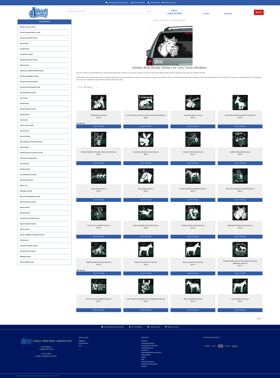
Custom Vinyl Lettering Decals (30, 87)
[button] (44, 21)
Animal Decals (24, 49)
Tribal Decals (24, 240)
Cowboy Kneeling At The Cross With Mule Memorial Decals (240, 262)
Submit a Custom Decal (27, 27)
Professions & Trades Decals (29, 218)
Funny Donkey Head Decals (192, 226)
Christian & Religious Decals (29, 76)
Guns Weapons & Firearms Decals (31, 142)
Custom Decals (155, 3)
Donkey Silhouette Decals (145, 262)
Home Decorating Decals (28, 158)
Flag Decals (24, 120)
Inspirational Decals (26, 180)
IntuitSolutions (40, 376)
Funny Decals (24, 131)
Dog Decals (24, 98)
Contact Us (145, 350)
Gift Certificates (139, 3)
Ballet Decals (24, 65)
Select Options (98, 126)
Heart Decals (24, 147)
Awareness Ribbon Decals (28, 60)
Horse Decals (24, 164)
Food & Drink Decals (26, 125)
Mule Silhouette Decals (193, 262)
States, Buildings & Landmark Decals (32, 235)
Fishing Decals (24, 114)
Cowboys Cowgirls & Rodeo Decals (31, 71)
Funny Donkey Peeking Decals (98, 262)
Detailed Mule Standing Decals (193, 189)
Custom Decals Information (29, 82)
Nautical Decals (25, 213)
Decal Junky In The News (149, 346)
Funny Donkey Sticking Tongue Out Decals (98, 152)
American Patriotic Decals (28, 38)
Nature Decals (24, 207)
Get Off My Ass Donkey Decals (98, 299)
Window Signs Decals (27, 262)
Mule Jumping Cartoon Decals (146, 226)
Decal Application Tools (27, 93)
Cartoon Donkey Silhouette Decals (240, 115)
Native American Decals (28, 202)
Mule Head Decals (145, 189)
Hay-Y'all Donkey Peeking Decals (240, 189)
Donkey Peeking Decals (193, 152)
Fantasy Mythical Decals (28, 109)
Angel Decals (24, 43)
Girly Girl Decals (25, 136)
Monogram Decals (26, 191)
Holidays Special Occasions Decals (31, 153)
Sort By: (80, 87)
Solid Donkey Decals (240, 299)
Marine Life (23, 186)
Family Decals (24, 104)
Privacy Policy (83, 343)
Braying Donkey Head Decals (240, 226)
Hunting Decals (25, 169)
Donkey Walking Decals (240, 152)
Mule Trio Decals (98, 189)
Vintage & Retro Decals (28, 251)
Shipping (81, 341)
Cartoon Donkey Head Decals (146, 152)
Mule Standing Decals (193, 299)
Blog (142, 359)
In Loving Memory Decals (28, 175)
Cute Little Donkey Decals (98, 226)
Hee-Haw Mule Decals (193, 115)
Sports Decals (24, 229)
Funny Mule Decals (99, 115)
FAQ (80, 346)
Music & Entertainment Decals (30, 196)
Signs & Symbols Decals (28, 224)
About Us (144, 341)
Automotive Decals (26, 54)
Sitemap (144, 366)
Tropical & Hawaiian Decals (29, 246)
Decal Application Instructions (118, 3)
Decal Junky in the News (149, 364)
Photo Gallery (145, 355)
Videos (143, 357)
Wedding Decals (25, 257)
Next (259, 319)
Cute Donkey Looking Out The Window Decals (146, 299)
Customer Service (147, 348)
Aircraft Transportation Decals (30, 32)
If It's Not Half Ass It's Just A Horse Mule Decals (146, 115)
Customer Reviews (147, 343)
